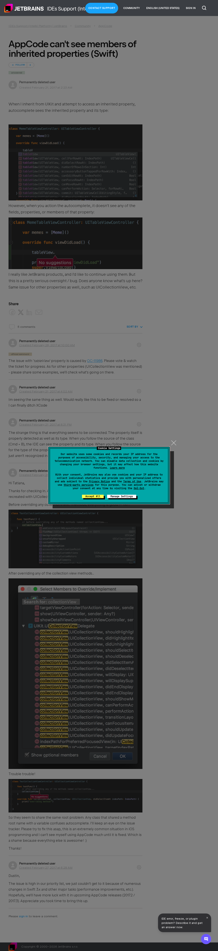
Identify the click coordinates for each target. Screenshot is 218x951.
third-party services (78, 485)
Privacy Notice (99, 481)
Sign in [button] (191, 8)
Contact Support (101, 8)
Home (24, 8)
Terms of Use (132, 481)
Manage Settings (121, 496)
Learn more (117, 468)
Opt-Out (139, 488)
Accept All (92, 496)
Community (131, 8)
